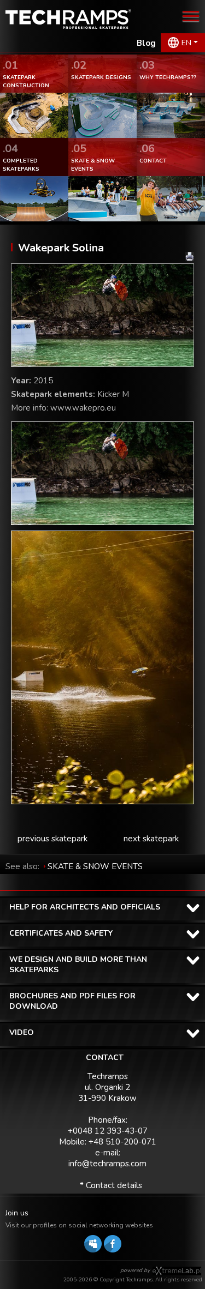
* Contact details (111, 1185)
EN (186, 43)
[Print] (189, 256)
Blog (146, 43)
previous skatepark (52, 838)
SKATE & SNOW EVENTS (95, 866)
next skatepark (151, 838)
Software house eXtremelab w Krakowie (177, 1271)
